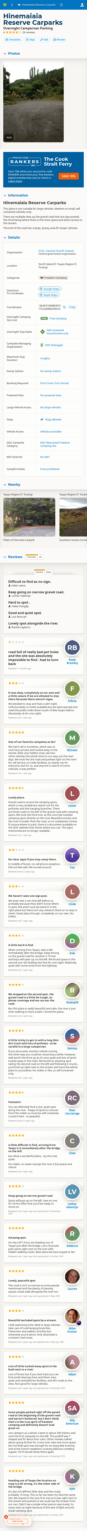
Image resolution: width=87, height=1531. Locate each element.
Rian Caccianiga (72, 1111)
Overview (31, 557)
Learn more (15, 181)
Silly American (72, 1422)
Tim (72, 867)
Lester (72, 806)
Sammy (72, 1048)
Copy (72, 307)
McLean (72, 750)
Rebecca (72, 1246)
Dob (72, 953)
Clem (72, 1153)
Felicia (72, 701)
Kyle (72, 1488)
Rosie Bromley (72, 661)
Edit (46, 39)
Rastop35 (72, 1002)
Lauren (72, 1289)
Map (32, 39)
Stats (48, 572)
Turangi (28, 494)
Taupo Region (11, 494)
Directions (14, 39)
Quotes (39, 572)
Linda (72, 904)
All (40, 557)
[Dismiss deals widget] (6, 1517)
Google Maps (51, 289)
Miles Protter (72, 1330)
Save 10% (68, 176)
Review (61, 39)
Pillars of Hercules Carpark (19, 540)
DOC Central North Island (56, 251)
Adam (72, 1374)
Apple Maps (51, 295)
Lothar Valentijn (72, 1205)
